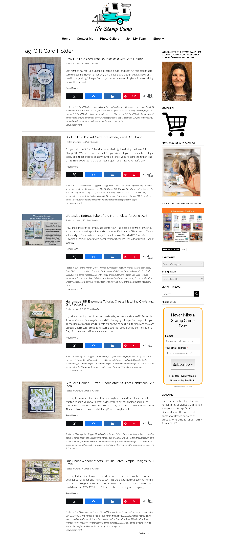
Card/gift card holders (110, 185)
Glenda (95, 63)
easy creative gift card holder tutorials (103, 437)
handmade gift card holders (110, 363)
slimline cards (128, 522)
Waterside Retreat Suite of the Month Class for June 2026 (106, 215)
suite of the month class (130, 281)
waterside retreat (93, 199)
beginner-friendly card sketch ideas (134, 267)
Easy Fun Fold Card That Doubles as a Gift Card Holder (104, 59)
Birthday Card (101, 434)
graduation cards (119, 515)
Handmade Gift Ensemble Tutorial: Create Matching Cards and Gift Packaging (110, 303)
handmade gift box (88, 363)
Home (66, 38)
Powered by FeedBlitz (182, 380)
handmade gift (72, 363)
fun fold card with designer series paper (112, 110)
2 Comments (72, 448)
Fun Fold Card (86, 110)
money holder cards (119, 196)
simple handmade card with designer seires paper (100, 117)
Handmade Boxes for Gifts (134, 359)
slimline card (115, 522)
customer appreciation (132, 185)
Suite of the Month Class (86, 267)
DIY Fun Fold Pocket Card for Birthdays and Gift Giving (104, 137)
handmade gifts (73, 367)
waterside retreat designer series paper (83, 121)
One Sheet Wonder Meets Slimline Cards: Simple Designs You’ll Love (110, 462)
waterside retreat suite (112, 121)
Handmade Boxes (113, 359)
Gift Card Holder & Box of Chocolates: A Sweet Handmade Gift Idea (110, 384)
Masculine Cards (115, 278)
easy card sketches (114, 271)
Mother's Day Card (111, 519)
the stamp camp (144, 117)
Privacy (189, 386)
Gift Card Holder (137, 192)
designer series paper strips (140, 512)
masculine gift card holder (135, 278)
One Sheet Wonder (129, 519)
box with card (101, 356)
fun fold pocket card (120, 192)
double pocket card (90, 189)
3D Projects (112, 267)
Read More (72, 88)
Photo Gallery (110, 38)
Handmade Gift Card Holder (127, 114)
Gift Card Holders (83, 107)
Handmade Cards (74, 278)
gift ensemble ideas (95, 359)
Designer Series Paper (135, 107)
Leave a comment (74, 124)
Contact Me (85, 38)
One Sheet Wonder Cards (86, 512)
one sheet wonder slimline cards (94, 522)
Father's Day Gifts (86, 192)
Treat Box (149, 444)
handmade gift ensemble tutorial (139, 363)
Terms (181, 386)
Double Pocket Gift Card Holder (114, 189)
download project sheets (141, 189)
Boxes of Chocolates (118, 434)
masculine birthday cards (94, 278)
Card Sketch (71, 271)
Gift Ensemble (79, 359)
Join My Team (136, 38)
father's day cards (132, 271)
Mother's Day (108, 444)
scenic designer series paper (92, 281)
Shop (157, 38)
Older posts (147, 533)
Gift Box (125, 437)
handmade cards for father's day (80, 196)
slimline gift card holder (82, 526)
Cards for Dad (98, 271)
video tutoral (78, 199)
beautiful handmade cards (112, 107)
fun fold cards (137, 110)
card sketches (84, 271)
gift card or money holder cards (96, 515)
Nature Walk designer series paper (96, 367)
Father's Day (71, 192)
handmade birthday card (101, 114)
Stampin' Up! (130, 117)
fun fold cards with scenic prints (99, 274)
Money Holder (102, 196)
